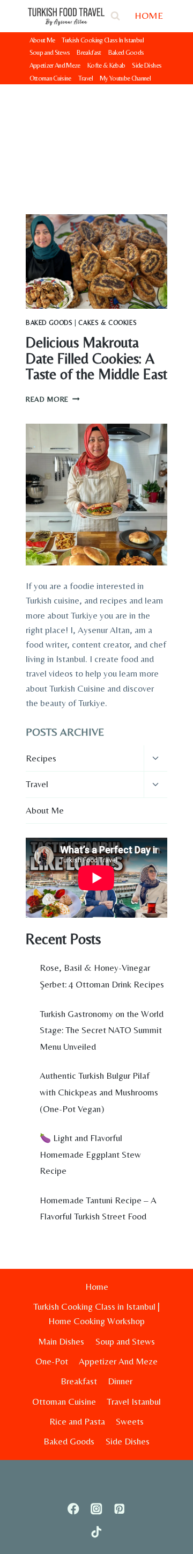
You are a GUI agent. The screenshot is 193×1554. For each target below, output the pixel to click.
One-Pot (51, 1361)
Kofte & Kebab (106, 65)
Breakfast (89, 52)
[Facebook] (73, 1509)
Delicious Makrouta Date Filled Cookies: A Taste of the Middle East (96, 358)
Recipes (41, 758)
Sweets (130, 1421)
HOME (149, 15)
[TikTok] (96, 1532)
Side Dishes (146, 65)
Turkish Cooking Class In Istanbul (103, 40)
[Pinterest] (119, 1509)
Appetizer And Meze (54, 65)
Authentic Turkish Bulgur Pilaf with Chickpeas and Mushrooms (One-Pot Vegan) (99, 1092)
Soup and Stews (49, 52)
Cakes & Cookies (107, 322)
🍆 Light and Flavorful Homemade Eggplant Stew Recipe (90, 1154)
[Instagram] (96, 1509)
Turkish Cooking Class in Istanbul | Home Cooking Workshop (96, 1313)
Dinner (120, 1381)
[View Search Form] (115, 16)
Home (96, 1286)
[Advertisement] (96, 141)
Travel (85, 78)
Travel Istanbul (134, 1401)
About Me (42, 40)
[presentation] (96, 261)
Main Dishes (61, 1341)
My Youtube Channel (125, 78)
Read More (53, 399)
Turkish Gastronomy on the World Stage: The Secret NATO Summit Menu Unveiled (102, 1030)
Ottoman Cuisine (50, 78)
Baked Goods (126, 52)
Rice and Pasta (77, 1421)
